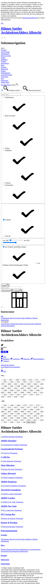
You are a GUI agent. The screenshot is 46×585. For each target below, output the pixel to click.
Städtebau (28, 539)
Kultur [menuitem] (3, 58)
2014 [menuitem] (18, 395)
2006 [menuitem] (9, 392)
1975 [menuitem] (18, 382)
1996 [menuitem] (28, 388)
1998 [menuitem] (41, 388)
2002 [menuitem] (25, 390)
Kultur (22, 539)
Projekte (3, 50)
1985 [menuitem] (41, 384)
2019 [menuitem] (9, 397)
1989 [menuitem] (25, 386)
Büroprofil (10, 549)
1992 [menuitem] (2, 388)
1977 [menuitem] (31, 382)
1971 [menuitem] (37, 380)
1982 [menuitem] (22, 384)
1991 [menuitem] (38, 386)
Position (4, 549)
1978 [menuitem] (38, 382)
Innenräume (7, 311)
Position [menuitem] (3, 67)
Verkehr (35, 539)
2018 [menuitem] (2, 397)
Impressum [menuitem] (4, 80)
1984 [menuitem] (35, 384)
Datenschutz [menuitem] (5, 82)
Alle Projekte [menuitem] (5, 52)
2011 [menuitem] (41, 392)
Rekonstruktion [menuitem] (39, 359)
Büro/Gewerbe (15, 539)
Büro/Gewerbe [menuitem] (6, 56)
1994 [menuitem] (15, 388)
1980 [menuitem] (9, 384)
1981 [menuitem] (15, 384)
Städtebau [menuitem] (4, 59)
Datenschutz (24, 551)
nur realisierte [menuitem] (5, 367)
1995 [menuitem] (22, 388)
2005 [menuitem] (2, 392)
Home (9, 85)
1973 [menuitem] (5, 382)
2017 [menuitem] (38, 395)
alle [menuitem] (2, 316)
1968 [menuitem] (17, 380)
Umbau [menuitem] (6, 361)
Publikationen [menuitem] (5, 73)
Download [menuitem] (4, 77)
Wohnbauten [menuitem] (5, 54)
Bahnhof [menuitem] (6, 359)
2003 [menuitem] (31, 390)
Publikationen (24, 549)
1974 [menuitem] (11, 382)
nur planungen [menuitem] (15, 367)
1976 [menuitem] (25, 382)
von (6, 240)
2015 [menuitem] (25, 395)
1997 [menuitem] (35, 388)
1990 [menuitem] (31, 386)
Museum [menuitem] (26, 359)
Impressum (16, 551)
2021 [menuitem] (22, 397)
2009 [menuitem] (28, 392)
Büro (2, 65)
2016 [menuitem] (31, 395)
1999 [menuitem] (5, 390)
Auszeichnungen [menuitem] (6, 75)
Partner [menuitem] (3, 71)
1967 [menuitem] (10, 380)
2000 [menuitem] (11, 390)
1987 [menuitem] (11, 386)
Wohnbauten (5, 539)
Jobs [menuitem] (2, 78)
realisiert (4, 347)
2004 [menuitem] (38, 390)
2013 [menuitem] (11, 395)
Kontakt (4, 85)
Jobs (10, 551)
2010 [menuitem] (35, 392)
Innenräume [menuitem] (5, 63)
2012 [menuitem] (5, 395)
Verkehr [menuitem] (3, 61)
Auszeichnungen (34, 549)
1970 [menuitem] (30, 380)
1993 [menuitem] (9, 388)
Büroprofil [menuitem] (4, 69)
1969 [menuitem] (23, 380)
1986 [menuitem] (5, 386)
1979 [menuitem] (2, 384)
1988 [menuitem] (18, 386)
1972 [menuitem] (43, 380)
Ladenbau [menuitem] (16, 359)
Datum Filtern (31, 422)
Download (4, 551)
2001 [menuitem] (18, 390)
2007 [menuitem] (15, 392)
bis (27, 240)
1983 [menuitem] (28, 384)
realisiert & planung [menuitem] (7, 365)
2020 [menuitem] (15, 397)
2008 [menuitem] (22, 392)
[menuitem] (3, 357)
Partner (16, 549)
